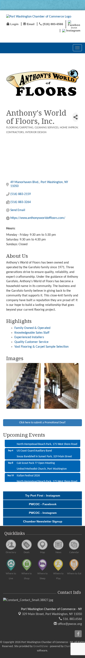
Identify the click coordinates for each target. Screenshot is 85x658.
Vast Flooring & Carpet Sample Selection (41, 346)
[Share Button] (75, 117)
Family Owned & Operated (32, 328)
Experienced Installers (29, 337)
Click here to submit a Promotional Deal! (42, 422)
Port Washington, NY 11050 (52, 614)
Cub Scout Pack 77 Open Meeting (36, 460)
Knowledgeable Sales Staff (31, 332)
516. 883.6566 (72, 619)
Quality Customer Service (31, 342)
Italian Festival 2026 (28, 473)
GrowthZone (40, 646)
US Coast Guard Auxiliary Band (34, 448)
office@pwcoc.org (69, 624)
